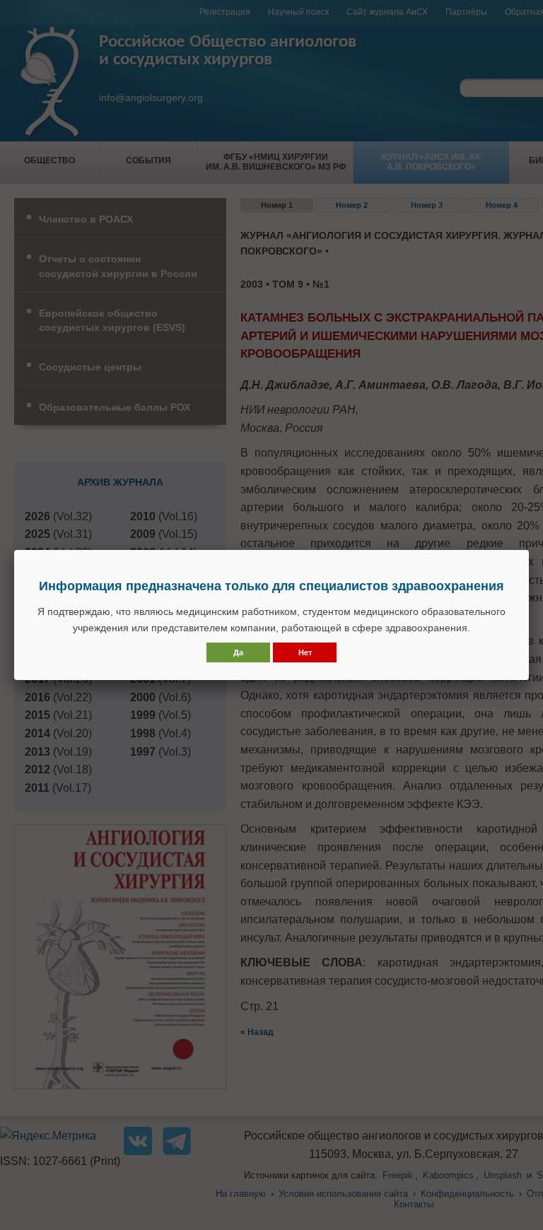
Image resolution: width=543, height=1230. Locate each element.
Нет (305, 652)
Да (238, 652)
